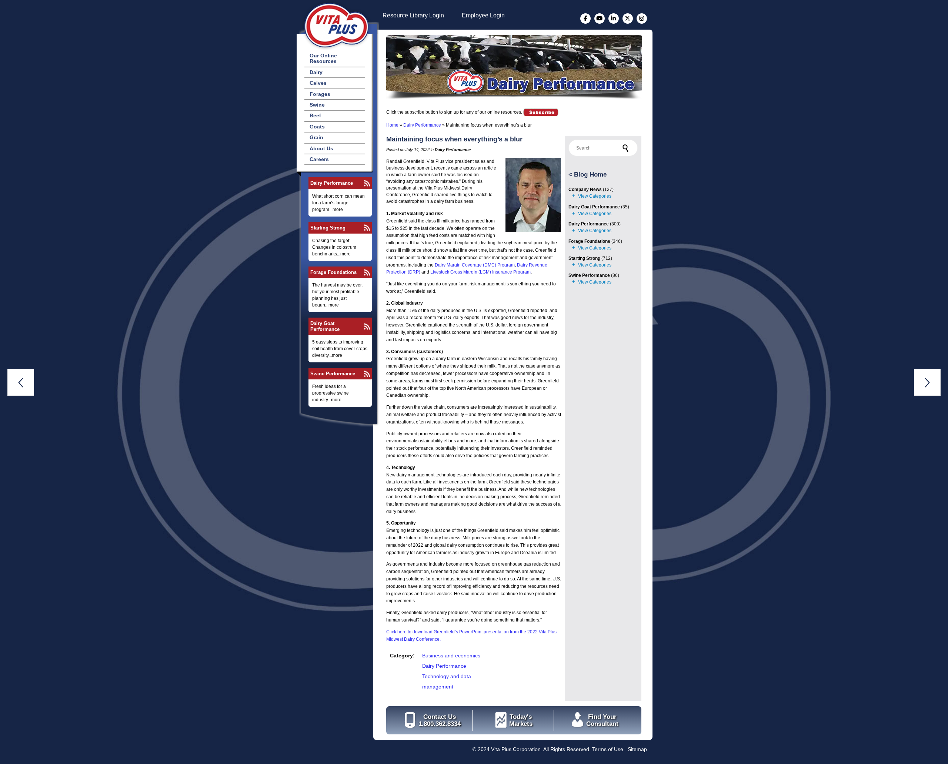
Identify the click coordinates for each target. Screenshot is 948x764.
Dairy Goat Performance (325, 326)
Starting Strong (328, 228)
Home (392, 125)
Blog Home (590, 174)
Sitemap (637, 749)
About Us (321, 148)
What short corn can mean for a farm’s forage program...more (338, 203)
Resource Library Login (413, 15)
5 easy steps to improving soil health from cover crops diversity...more (339, 348)
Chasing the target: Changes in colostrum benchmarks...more (334, 247)
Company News (585, 189)
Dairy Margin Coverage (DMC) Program (475, 265)
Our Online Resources (323, 58)
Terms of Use (607, 749)
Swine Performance (332, 373)
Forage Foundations (333, 272)
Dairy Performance (331, 183)
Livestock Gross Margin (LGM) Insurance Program (480, 272)
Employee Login (483, 15)
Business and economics (451, 656)
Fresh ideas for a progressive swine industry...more (330, 393)
